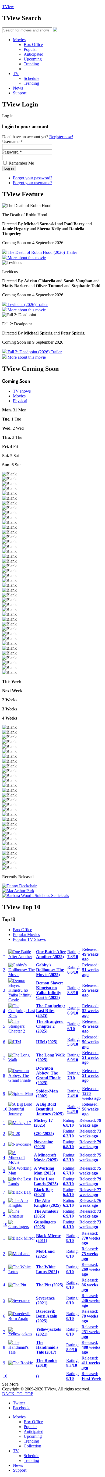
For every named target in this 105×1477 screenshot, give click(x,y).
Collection (32, 1446)
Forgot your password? (32, 178)
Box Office (33, 44)
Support (19, 93)
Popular (30, 49)
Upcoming (33, 59)
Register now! (61, 136)
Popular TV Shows (29, 939)
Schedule (31, 78)
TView (8, 6)
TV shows (22, 391)
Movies (19, 39)
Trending (31, 64)
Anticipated (33, 54)
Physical (20, 400)
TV (16, 73)
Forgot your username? (32, 182)
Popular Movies (26, 934)
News (18, 88)
